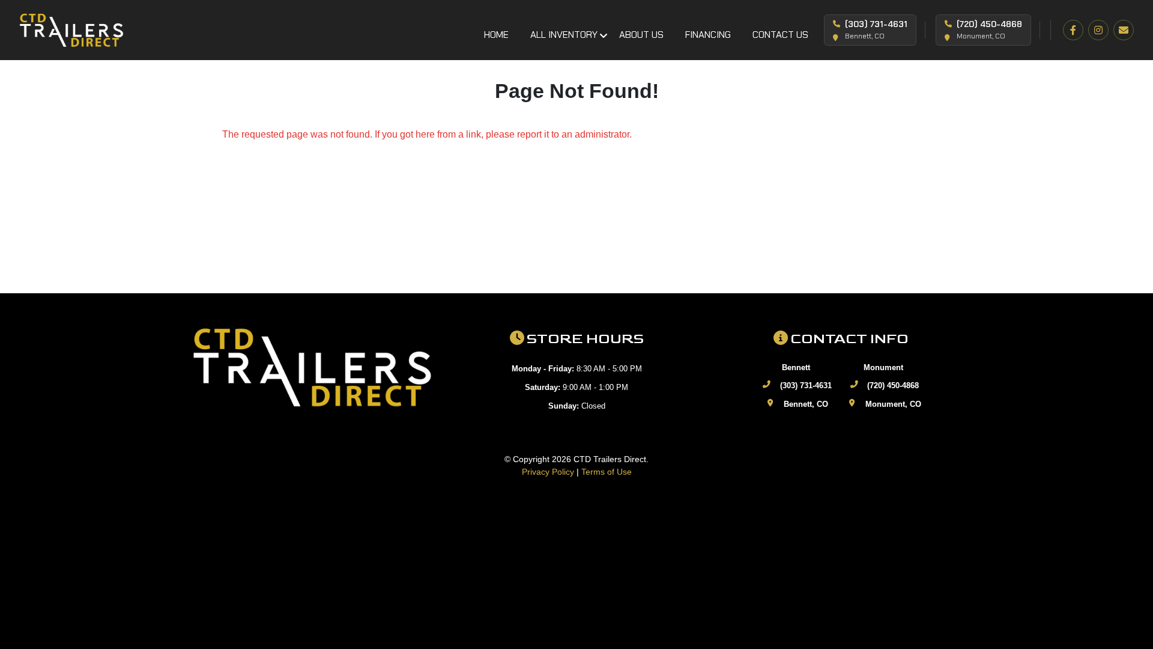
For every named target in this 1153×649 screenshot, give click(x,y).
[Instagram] (1098, 30)
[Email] (1123, 30)
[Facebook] (1073, 30)
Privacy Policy (548, 472)
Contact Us (780, 34)
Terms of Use (606, 472)
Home (496, 34)
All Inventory (564, 34)
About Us (641, 34)
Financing (708, 34)
